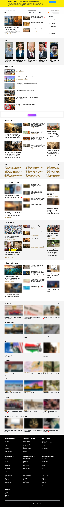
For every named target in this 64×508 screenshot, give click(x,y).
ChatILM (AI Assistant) (27, 439)
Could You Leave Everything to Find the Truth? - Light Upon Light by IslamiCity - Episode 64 (53, 211)
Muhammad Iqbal (41, 247)
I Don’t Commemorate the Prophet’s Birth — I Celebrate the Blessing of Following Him (26, 77)
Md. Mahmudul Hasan (8, 239)
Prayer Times (54, 20)
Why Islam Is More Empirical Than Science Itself (37, 266)
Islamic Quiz (7, 467)
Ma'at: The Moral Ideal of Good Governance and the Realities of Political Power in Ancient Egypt (38, 233)
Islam (6, 439)
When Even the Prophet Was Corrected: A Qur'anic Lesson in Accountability (13, 213)
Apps (5, 458)
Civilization (37, 235)
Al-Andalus (13, 257)
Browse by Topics (26, 465)
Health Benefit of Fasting (36, 286)
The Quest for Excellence (51, 193)
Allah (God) (6, 441)
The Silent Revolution (35, 238)
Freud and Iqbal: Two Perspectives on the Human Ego (37, 245)
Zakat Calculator (7, 452)
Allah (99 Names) (45, 439)
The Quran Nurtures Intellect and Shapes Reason (38, 29)
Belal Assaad (18, 105)
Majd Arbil (32, 228)
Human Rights (44, 458)
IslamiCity (32, 18)
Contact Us (25, 478)
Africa (43, 468)
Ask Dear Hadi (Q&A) (26, 441)
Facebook (7, 490)
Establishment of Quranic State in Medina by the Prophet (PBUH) (26, 84)
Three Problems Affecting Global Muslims (12, 237)
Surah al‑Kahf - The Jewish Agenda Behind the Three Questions (36, 192)
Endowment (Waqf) (45, 481)
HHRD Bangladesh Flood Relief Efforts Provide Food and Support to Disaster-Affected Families (53, 252)
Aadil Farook (32, 205)
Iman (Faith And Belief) (23, 99)
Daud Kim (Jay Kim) (18, 71)
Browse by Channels (26, 468)
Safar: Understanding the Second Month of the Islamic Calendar (38, 199)
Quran (23, 71)
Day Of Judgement (38, 31)
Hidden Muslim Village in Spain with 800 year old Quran (12, 254)
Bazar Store (44, 478)
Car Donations (44, 479)
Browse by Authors (26, 462)
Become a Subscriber (27, 448)
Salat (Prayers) (44, 444)
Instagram (7, 493)
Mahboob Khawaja (33, 133)
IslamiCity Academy (8, 482)
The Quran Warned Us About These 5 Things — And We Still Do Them (27, 98)
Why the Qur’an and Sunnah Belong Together (26, 104)
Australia (43, 465)
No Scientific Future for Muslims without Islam (11, 295)
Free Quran (53, 26)
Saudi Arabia (37, 140)
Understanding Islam (8, 451)
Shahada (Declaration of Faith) (47, 442)
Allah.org (6, 476)
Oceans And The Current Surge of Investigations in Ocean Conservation (12, 278)
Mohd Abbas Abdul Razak (34, 247)
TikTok (7, 496)
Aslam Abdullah (18, 79)
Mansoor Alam (33, 31)
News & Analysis (45, 461)
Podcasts (53, 33)
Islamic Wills (44, 482)
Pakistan (12, 139)
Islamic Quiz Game (8, 468)
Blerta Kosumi (49, 238)
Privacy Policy (25, 481)
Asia (42, 467)
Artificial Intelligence (55, 278)
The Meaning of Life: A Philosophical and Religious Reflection (36, 185)
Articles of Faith (44, 441)
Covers (6, 459)
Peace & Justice (44, 459)
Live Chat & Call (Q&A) (27, 444)
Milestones (25, 479)
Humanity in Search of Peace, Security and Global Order (37, 132)
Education (53, 238)
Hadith (6, 445)
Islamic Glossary (7, 465)
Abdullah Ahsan (7, 139)
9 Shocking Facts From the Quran (23, 70)
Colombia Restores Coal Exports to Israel (25, 90)
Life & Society (25, 459)
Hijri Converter (7, 448)
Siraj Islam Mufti (7, 281)
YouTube (7, 495)
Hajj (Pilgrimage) (45, 448)
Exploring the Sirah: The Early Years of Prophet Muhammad (37, 17)
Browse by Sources (26, 467)
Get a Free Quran (26, 445)
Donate (43, 476)
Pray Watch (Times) (8, 447)
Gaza (37, 133)
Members (25, 451)
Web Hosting (44, 485)
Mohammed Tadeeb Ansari (51, 292)
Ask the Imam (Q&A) (26, 442)
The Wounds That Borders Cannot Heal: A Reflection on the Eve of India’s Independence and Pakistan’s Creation (38, 125)
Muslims (13, 239)
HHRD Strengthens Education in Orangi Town (53, 235)
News (10, 33)
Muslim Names (7, 464)
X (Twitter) (6, 492)
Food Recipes (7, 461)
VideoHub (6, 469)
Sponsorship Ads (45, 484)
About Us (25, 476)
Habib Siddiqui (49, 139)
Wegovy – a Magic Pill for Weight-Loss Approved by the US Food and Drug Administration (38, 280)
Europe (43, 464)
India (36, 127)
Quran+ (52, 30)
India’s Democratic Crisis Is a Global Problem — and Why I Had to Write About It (53, 135)
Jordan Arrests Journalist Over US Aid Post (12, 28)
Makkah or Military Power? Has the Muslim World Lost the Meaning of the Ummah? (37, 138)
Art (34, 228)
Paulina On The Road (8, 257)
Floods (53, 257)
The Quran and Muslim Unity (37, 22)
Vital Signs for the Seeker (36, 204)
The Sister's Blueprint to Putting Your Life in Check (12, 196)
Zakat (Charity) (44, 445)
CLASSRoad (7, 484)
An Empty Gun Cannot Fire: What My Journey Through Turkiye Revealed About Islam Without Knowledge (12, 155)
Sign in (53, 10)
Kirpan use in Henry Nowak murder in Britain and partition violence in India (53, 153)
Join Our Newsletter (26, 447)
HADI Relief (7, 479)
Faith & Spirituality (26, 458)
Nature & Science (26, 461)
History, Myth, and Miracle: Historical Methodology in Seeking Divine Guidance (12, 135)
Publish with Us (26, 482)
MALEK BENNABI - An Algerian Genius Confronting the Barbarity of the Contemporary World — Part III (38, 145)
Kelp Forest (12, 281)
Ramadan (43, 447)
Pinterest (7, 498)
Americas (43, 462)
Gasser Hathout (33, 287)
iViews (7, 33)
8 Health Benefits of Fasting (53, 290)
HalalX (6, 481)
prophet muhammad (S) (37, 18)
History (22, 86)
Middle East (44, 469)
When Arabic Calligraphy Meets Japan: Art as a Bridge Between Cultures (37, 226)
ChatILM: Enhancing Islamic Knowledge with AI (53, 275)
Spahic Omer (7, 217)
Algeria (35, 148)
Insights (53, 23)
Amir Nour (32, 148)
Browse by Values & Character (28, 464)
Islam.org (6, 478)
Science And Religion (38, 267)
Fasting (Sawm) (38, 287)
